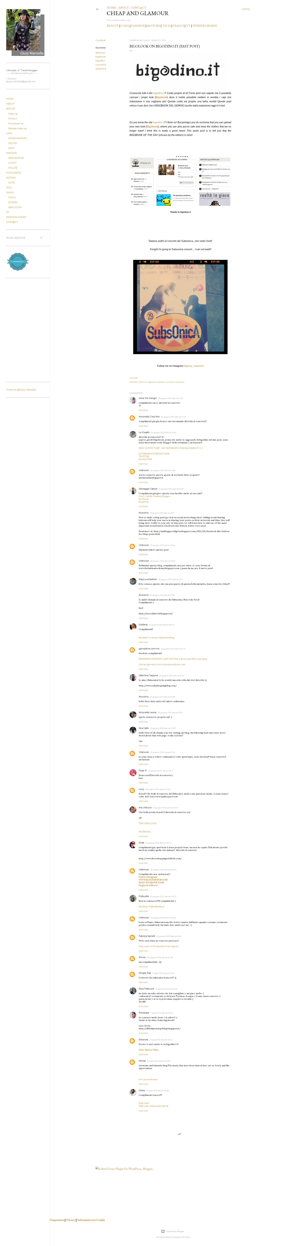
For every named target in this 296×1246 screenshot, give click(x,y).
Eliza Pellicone (146, 988)
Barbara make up (17, 128)
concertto (101, 64)
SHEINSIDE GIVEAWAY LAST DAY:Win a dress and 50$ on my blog (173, 658)
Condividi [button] (100, 40)
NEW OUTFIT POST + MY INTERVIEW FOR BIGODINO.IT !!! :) (171, 448)
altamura (100, 52)
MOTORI (153, 26)
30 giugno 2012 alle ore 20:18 (160, 957)
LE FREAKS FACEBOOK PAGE (154, 453)
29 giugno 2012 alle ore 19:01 (173, 649)
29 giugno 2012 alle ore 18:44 (161, 625)
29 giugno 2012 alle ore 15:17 (162, 513)
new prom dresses (148, 1079)
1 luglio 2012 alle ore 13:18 (166, 989)
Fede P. (143, 770)
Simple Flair (145, 973)
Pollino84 (144, 896)
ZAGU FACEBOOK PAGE (151, 882)
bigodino (100, 60)
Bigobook (161, 97)
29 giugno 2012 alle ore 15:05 (171, 489)
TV (188, 26)
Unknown (144, 470)
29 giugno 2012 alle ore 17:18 (162, 595)
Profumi (12, 118)
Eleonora (143, 1039)
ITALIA (12, 197)
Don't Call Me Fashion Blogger (155, 496)
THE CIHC (144, 1103)
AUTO (11, 182)
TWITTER (144, 456)
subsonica (101, 68)
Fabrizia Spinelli (147, 936)
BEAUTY (113, 26)
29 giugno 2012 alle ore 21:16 (162, 752)
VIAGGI (179, 26)
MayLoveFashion (148, 579)
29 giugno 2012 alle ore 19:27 (171, 675)
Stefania (143, 624)
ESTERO (13, 202)
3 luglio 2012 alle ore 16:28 (157, 1090)
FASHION (138, 26)
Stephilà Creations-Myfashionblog (156, 637)
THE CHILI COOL (148, 823)
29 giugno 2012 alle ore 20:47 (163, 728)
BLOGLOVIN (145, 459)
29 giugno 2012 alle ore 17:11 (170, 579)
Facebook (144, 499)
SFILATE (13, 168)
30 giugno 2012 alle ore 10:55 (163, 918)
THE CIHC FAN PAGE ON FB (153, 1106)
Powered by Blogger (175, 1231)
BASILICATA (15, 207)
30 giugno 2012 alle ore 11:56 (168, 936)
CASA (125, 26)
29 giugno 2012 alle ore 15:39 (162, 561)
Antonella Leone (147, 712)
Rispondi (143, 410)
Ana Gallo (144, 728)
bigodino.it (159, 93)
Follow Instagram (148, 877)
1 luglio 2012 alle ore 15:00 (161, 1013)
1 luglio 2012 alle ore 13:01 (163, 973)
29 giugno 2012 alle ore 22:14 (165, 808)
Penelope (144, 1012)
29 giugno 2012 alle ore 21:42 (158, 789)
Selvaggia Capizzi (148, 488)
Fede (141, 842)
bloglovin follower (148, 885)
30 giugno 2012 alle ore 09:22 (163, 896)
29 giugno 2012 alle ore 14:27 (170, 398)
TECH (166, 26)
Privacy (70, 1220)
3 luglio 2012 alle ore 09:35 (158, 1061)
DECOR (12, 143)
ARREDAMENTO (17, 138)
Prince (142, 957)
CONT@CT (138, 8)
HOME (111, 8)
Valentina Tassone (148, 675)
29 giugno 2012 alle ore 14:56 (162, 470)
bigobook (101, 56)
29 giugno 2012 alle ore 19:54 (170, 712)
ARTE (11, 148)
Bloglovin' (144, 501)
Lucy (141, 789)
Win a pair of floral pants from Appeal (158, 946)
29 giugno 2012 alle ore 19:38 (162, 697)
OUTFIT (12, 163)
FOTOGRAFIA (13, 172)
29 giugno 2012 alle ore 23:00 (163, 869)
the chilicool (145, 807)
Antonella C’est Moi (149, 416)
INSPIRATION (16, 158)
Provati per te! (16, 123)
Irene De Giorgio (148, 398)
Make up (13, 113)
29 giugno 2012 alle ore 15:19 (162, 545)
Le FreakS (144, 432)
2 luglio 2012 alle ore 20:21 (160, 1040)
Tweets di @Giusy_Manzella (21, 389)
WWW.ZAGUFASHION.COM (153, 879)
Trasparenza (56, 1220)
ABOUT (123, 8)
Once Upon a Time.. (149, 1049)
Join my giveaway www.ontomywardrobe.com (162, 664)
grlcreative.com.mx (149, 648)
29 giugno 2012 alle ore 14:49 (173, 417)
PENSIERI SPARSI (205, 26)
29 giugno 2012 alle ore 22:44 (158, 843)
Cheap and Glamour (138, 13)
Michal (142, 1060)
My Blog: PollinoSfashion (151, 906)
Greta (142, 1090)
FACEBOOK (145, 831)
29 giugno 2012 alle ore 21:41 (160, 771)
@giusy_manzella (194, 366)
